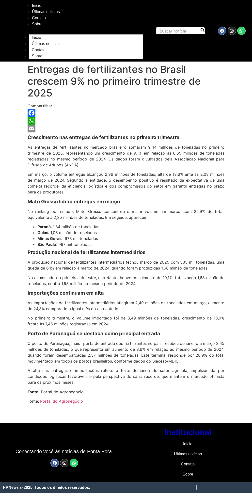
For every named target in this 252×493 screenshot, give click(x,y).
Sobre (37, 24)
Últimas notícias (46, 12)
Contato (39, 18)
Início (36, 5)
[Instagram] (232, 31)
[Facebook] (222, 31)
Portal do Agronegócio (61, 401)
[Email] (126, 128)
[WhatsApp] (126, 121)
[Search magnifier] (202, 30)
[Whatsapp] (241, 31)
